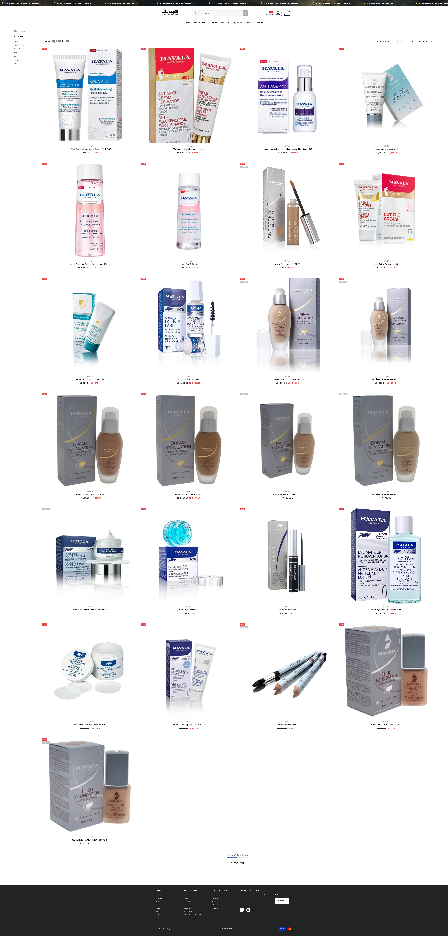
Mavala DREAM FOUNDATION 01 (287, 379)
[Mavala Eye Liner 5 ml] (287, 556)
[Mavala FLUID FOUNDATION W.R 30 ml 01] (90, 786)
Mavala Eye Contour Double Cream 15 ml (89, 610)
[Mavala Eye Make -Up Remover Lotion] (386, 556)
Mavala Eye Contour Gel (188, 610)
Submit (282, 900)
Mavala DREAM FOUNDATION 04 (189, 494)
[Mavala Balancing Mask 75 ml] (386, 95)
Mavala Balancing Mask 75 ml (386, 149)
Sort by (411, 41)
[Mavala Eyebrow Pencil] (287, 671)
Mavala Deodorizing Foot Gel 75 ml (90, 379)
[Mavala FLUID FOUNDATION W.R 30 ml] (386, 671)
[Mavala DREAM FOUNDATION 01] (287, 325)
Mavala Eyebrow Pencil (287, 725)
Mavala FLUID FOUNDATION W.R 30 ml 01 (90, 840)
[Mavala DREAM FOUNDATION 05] (287, 440)
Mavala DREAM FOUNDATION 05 (287, 494)
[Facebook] (242, 910)
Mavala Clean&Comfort (189, 264)
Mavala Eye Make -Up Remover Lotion (386, 610)
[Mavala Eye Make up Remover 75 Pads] (90, 671)
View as (46, 41)
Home (16, 31)
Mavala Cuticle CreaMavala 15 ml (386, 264)
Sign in (282, 12)
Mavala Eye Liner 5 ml (287, 610)
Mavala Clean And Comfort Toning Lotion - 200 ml (90, 264)
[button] (53, 41)
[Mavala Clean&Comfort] (188, 210)
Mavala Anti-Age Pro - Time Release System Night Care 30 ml (287, 149)
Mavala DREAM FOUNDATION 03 (90, 494)
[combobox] (217, 13)
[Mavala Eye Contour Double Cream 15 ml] (90, 556)
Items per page (384, 41)
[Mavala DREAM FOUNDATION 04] (188, 440)
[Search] (220, 13)
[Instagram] (248, 910)
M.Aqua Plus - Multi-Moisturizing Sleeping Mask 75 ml (90, 149)
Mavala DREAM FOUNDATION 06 (386, 494)
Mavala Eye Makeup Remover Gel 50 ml (189, 725)
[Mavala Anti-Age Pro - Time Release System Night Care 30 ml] (287, 95)
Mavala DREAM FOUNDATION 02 (386, 379)
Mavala (24, 31)
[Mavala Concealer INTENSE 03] (287, 210)
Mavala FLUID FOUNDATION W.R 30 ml (386, 725)
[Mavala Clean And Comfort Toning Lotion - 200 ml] (90, 210)
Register (289, 11)
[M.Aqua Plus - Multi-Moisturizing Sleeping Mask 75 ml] (90, 95)
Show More (238, 863)
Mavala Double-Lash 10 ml (188, 379)
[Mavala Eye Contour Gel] (188, 556)
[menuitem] (26, 41)
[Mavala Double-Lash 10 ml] (188, 325)
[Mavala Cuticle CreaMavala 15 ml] (386, 210)
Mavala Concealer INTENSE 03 (287, 264)
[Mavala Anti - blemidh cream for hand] (188, 95)
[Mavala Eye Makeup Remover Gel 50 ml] (188, 671)
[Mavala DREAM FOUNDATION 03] (90, 440)
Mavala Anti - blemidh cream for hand (188, 149)
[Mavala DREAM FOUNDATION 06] (386, 440)
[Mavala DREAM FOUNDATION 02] (386, 325)
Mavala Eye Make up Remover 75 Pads (89, 725)
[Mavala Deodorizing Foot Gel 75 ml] (90, 325)
